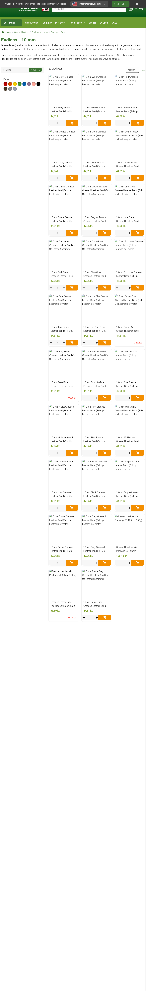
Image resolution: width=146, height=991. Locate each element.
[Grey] (10, 89)
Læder (8, 32)
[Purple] (29, 84)
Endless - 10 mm (58, 32)
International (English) (90, 4)
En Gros (104, 22)
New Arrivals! (32, 22)
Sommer (47, 22)
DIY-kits (59, 22)
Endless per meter (40, 32)
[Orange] (10, 84)
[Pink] (34, 84)
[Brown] (5, 89)
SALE (114, 22)
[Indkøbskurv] (141, 8)
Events (92, 22)
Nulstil (35, 70)
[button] (61, 23)
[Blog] (130, 8)
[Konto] (136, 8)
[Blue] (24, 84)
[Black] (38, 84)
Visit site (120, 4)
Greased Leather (21, 32)
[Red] (5, 84)
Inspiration (76, 22)
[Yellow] (15, 84)
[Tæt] (137, 4)
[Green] (20, 84)
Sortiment (9, 22)
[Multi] (15, 89)
